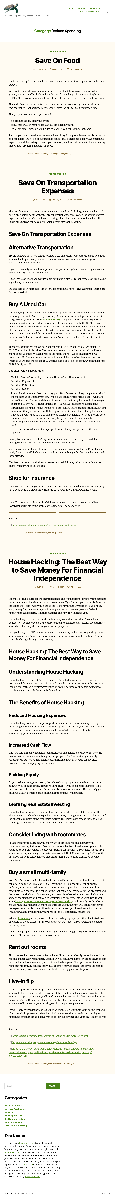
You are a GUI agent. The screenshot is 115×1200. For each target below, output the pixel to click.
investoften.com (27, 1143)
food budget (53, 153)
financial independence (37, 153)
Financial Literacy (13, 1105)
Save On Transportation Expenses (57, 186)
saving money (65, 153)
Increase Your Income (15, 1109)
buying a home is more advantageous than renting (43, 901)
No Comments (76, 69)
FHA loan (23, 918)
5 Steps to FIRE (87, 11)
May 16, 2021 (57, 200)
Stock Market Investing (15, 1126)
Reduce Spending (57, 52)
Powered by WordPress (25, 1193)
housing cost (71, 1063)
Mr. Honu (42, 69)
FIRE (50, 1063)
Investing (9, 1112)
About (98, 11)
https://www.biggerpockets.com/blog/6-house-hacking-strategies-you (50, 1036)
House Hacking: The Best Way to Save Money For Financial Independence (57, 569)
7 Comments (76, 587)
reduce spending (55, 533)
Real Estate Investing (14, 1119)
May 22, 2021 (58, 69)
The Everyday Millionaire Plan (88, 8)
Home (70, 8)
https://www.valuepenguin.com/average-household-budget (44, 525)
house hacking (59, 1063)
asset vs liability (50, 319)
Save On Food (57, 60)
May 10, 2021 (58, 587)
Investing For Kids (13, 1115)
